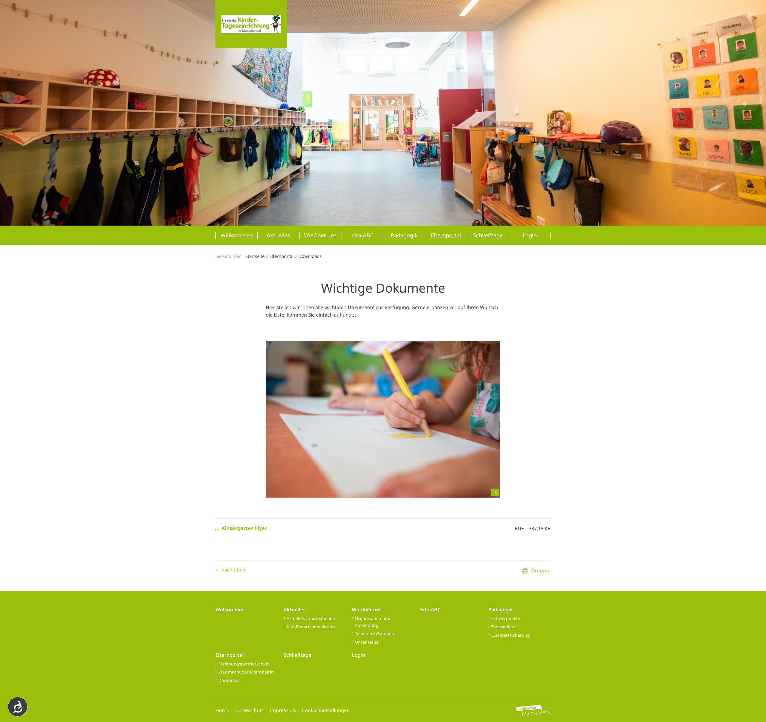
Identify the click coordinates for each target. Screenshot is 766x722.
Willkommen (230, 609)
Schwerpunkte (505, 618)
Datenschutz (249, 710)
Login (358, 655)
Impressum (283, 710)
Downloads (229, 680)
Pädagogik (500, 609)
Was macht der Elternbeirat (246, 672)
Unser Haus (366, 642)
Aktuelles (295, 609)
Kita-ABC (430, 609)
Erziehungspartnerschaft (243, 664)
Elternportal (229, 655)
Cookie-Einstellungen (326, 710)
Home (222, 710)
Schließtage (297, 655)
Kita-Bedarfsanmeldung (311, 627)
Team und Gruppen (374, 633)
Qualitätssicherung (510, 635)
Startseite (255, 256)
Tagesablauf (503, 627)
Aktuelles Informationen (311, 618)
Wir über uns (367, 609)
